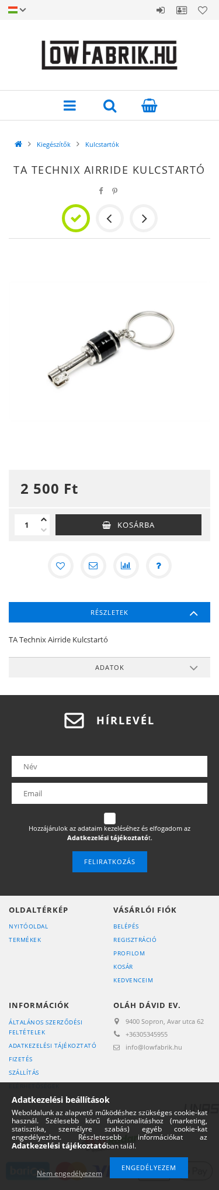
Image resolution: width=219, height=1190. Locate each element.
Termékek (25, 940)
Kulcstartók (102, 144)
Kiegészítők (54, 144)
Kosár (123, 966)
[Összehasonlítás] (126, 566)
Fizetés (21, 1059)
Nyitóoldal (28, 926)
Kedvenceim (133, 980)
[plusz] (44, 519)
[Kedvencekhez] (61, 566)
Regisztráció (135, 940)
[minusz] (44, 530)
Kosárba (136, 525)
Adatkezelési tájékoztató (52, 1045)
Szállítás (24, 1072)
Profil (181, 10)
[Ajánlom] (93, 566)
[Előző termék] (110, 218)
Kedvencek (202, 10)
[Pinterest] (114, 191)
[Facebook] (100, 191)
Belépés (160, 10)
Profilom (129, 953)
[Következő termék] (144, 218)
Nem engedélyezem (69, 1173)
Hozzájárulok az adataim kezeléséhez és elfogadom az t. (109, 833)
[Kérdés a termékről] (159, 566)
